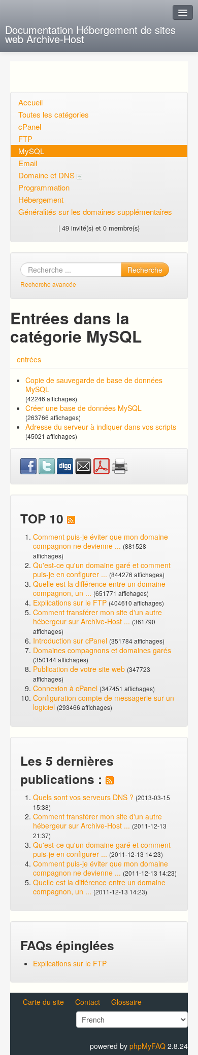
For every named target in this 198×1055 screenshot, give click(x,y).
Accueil (30, 102)
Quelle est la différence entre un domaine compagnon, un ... (99, 588)
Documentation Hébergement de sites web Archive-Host (90, 34)
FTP (25, 138)
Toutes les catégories (53, 114)
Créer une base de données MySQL (83, 408)
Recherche (144, 270)
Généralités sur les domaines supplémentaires (95, 211)
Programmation (44, 187)
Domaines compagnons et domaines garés (102, 650)
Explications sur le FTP (70, 602)
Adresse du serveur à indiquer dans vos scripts (100, 427)
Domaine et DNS (47, 175)
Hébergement (40, 199)
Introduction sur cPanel (70, 640)
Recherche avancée (48, 284)
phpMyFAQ (147, 1046)
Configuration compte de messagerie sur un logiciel (103, 702)
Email (27, 163)
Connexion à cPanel (65, 688)
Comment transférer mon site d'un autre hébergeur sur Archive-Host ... (97, 616)
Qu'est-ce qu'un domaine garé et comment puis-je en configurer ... (102, 569)
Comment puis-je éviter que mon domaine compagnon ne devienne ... (100, 541)
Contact (87, 1002)
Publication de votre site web (79, 669)
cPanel (29, 126)
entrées (29, 359)
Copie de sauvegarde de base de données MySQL (93, 384)
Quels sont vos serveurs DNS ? (83, 797)
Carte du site (43, 1002)
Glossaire (126, 1002)
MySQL (31, 150)
